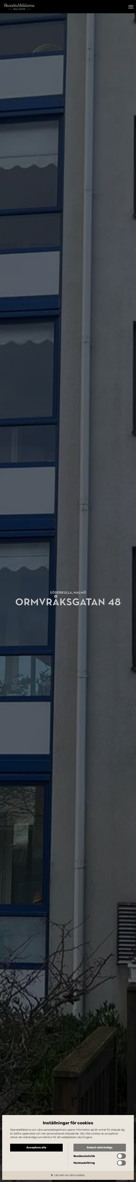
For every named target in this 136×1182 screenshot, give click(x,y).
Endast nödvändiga (99, 1147)
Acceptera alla (36, 1147)
